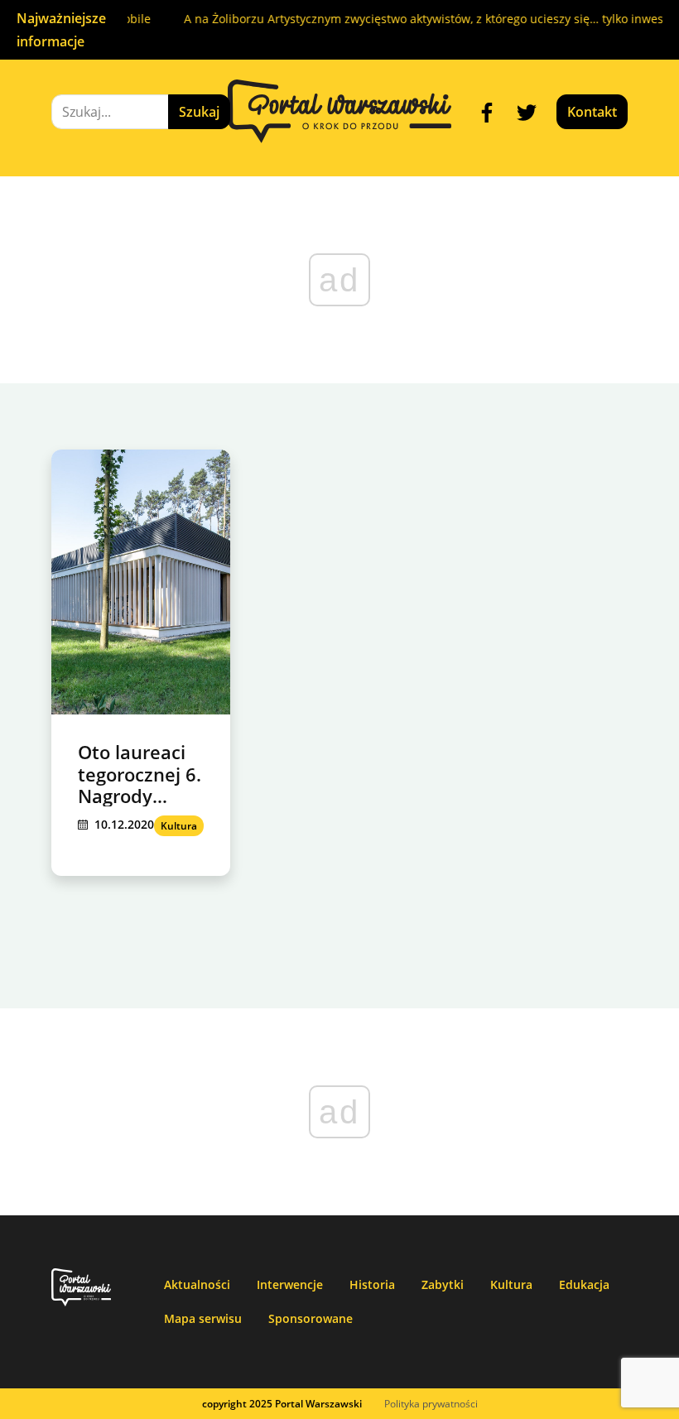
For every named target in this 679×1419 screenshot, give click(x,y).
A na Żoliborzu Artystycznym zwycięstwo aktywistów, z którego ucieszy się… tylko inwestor (424, 18)
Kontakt (592, 112)
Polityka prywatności (431, 1404)
